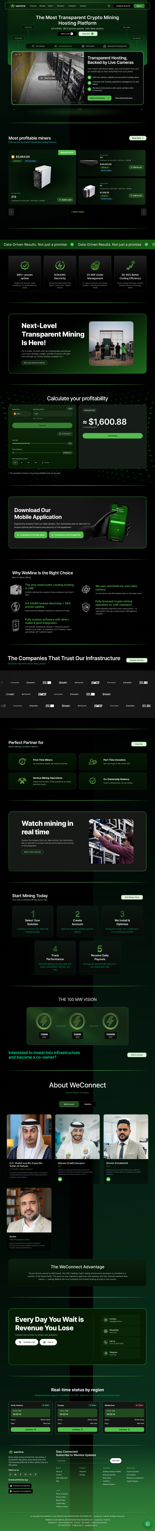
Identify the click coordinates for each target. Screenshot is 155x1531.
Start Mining (112, 436)
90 (21, 462)
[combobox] (21, 413)
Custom (46, 462)
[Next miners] (143, 212)
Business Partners (137, 660)
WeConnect (69, 1104)
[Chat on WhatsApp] (147, 1523)
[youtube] (30, 1474)
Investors (106, 1481)
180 (28, 462)
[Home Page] (18, 6)
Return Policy (60, 1500)
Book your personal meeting (34, 363)
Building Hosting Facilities (112, 1471)
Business (60, 6)
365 (35, 462)
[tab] (38, 46)
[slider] (29, 443)
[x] (11, 1474)
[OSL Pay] (16, 682)
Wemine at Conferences (135, 1478)
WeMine (87, 1104)
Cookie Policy (60, 1503)
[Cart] (109, 6)
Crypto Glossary (132, 1481)
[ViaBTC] (32, 682)
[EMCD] (64, 682)
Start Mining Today (132, 897)
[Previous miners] (11, 212)
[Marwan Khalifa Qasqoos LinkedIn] (60, 1179)
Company (72, 6)
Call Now (29, 1429)
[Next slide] (141, 109)
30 (15, 462)
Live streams (131, 1475)
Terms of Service (62, 1494)
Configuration (66, 434)
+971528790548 (64, 1525)
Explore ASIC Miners (98, 101)
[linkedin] (16, 1474)
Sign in (139, 6)
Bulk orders (107, 1478)
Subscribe (116, 1461)
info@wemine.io (77, 1525)
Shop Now (139, 744)
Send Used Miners (123, 101)
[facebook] (20, 1474)
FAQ (57, 1481)
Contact (83, 6)
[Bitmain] (48, 682)
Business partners (109, 1475)
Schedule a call (29, 1342)
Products (33, 6)
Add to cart (66, 200)
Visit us (50, 1342)
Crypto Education (133, 1471)
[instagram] (25, 1474)
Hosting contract (62, 1506)
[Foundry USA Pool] (97, 682)
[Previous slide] (13, 109)
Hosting (42, 6)
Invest (50, 6)
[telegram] (35, 1474)
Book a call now (137, 1055)
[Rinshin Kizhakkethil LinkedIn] (108, 1179)
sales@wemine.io (91, 1525)
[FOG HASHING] (80, 682)
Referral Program (109, 1484)
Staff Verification (62, 1478)
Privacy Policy (61, 1497)
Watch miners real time (32, 852)
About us (59, 1471)
